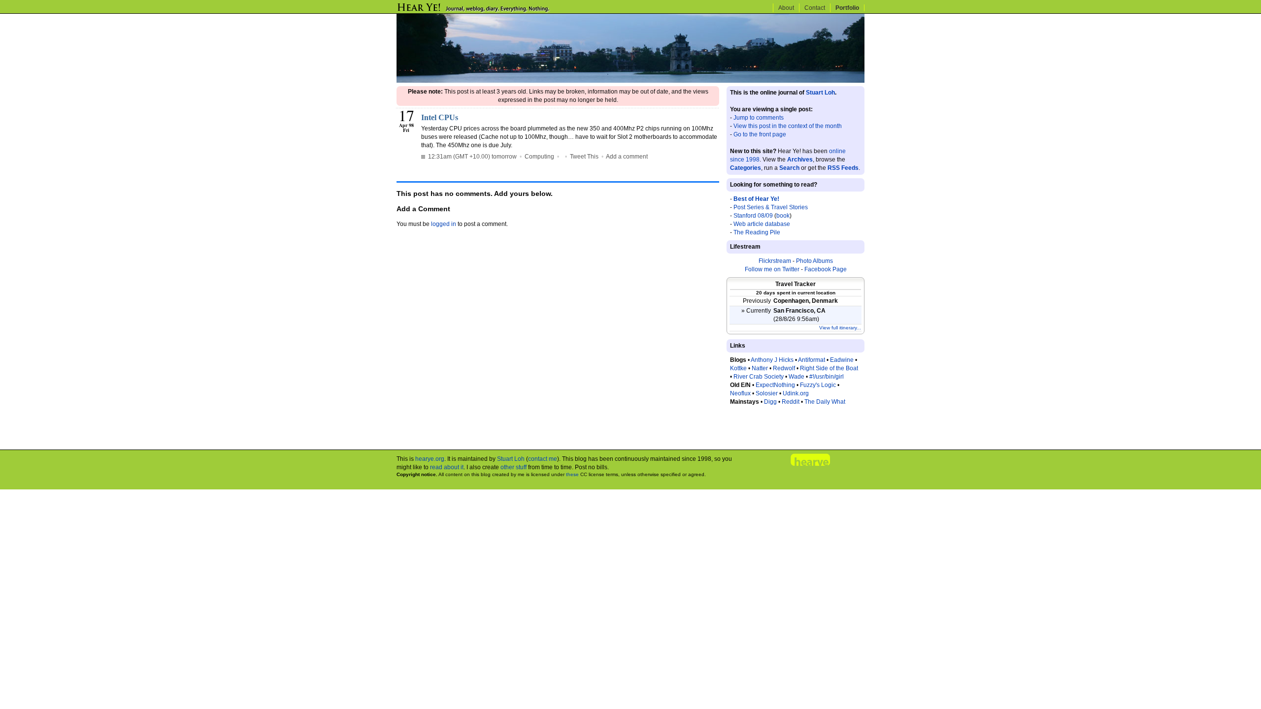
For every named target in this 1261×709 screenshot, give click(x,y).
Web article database (761, 224)
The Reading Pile (756, 232)
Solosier (767, 393)
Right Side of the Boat (829, 368)
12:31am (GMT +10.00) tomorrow (471, 156)
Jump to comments (758, 117)
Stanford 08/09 (753, 215)
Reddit (790, 401)
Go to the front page (759, 134)
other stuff (513, 467)
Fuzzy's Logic (818, 385)
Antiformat (811, 359)
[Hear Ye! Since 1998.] (490, 10)
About (786, 7)
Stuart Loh (820, 92)
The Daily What (824, 401)
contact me (542, 458)
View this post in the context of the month (787, 126)
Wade (796, 376)
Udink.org (796, 393)
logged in (443, 224)
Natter (760, 368)
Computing (539, 156)
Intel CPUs (439, 117)
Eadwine (842, 359)
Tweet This (584, 156)
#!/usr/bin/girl (826, 376)
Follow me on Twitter (772, 269)
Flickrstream (775, 261)
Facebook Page (825, 269)
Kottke (738, 368)
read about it (447, 467)
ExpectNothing (775, 385)
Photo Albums (814, 261)
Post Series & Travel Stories (770, 207)
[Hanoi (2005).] (630, 80)
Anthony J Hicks (772, 359)
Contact (814, 7)
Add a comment (627, 156)
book (783, 215)
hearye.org (429, 458)
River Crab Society (758, 376)
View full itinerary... (840, 327)
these (572, 474)
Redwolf (784, 368)
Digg (770, 401)
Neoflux (740, 393)
